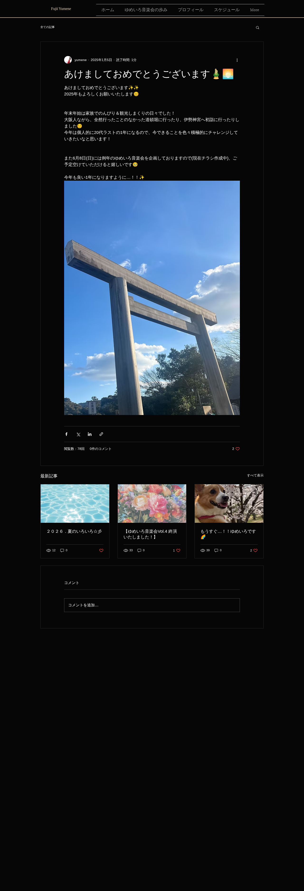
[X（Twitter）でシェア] (78, 434)
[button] (257, 27)
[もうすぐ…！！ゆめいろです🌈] (229, 503)
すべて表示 (255, 475)
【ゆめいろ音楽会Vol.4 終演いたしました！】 (150, 534)
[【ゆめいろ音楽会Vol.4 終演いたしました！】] (152, 503)
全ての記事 (47, 27)
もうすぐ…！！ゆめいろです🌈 (228, 534)
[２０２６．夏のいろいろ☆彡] (75, 503)
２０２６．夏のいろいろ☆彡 (74, 531)
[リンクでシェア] (101, 434)
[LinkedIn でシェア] (89, 434)
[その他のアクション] (237, 60)
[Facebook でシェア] (66, 434)
